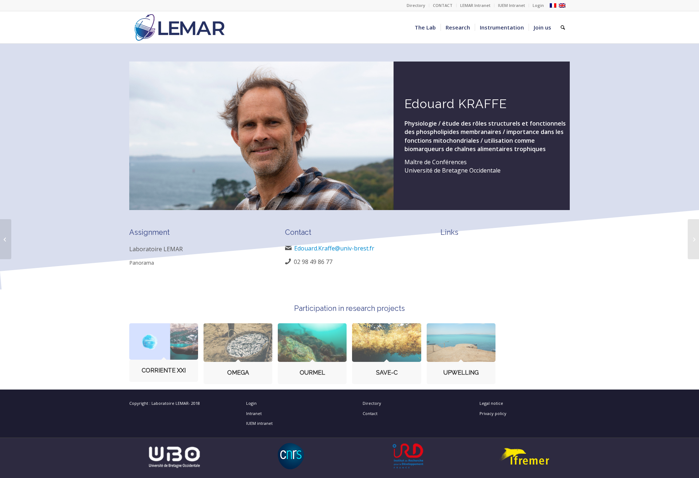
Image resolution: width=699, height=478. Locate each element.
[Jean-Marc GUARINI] (5, 239)
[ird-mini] (408, 456)
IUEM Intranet (511, 5)
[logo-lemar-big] (179, 27)
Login (538, 5)
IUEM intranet (259, 423)
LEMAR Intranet (475, 5)
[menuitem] (416, 5)
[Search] (563, 27)
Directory (416, 5)
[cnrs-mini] (291, 456)
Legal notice (491, 403)
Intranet (254, 413)
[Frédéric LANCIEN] (693, 239)
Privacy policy (492, 413)
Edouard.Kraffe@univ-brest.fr (334, 248)
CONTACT (443, 5)
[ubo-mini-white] (174, 456)
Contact (370, 413)
